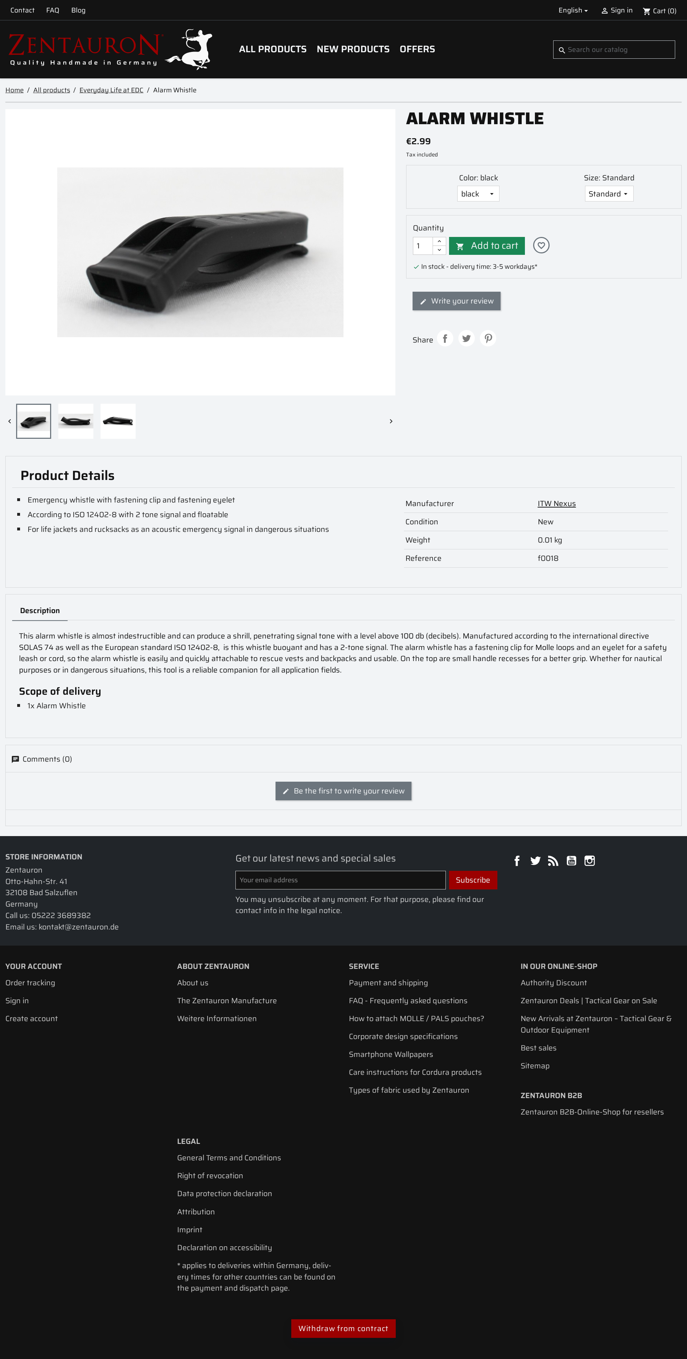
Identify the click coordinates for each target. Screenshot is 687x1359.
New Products (353, 49)
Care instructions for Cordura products (415, 1072)
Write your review (461, 301)
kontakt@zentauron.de (79, 927)
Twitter (536, 862)
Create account (31, 1018)
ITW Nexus (557, 503)
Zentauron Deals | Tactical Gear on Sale (589, 1000)
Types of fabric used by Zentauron (409, 1090)
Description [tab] (40, 610)
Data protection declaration (224, 1193)
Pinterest (488, 338)
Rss (554, 862)
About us (193, 983)
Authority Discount (554, 983)
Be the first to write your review (348, 791)
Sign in (17, 1000)
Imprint (190, 1230)
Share (445, 338)
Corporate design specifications (403, 1036)
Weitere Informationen (217, 1018)
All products (273, 49)
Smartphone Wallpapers (391, 1054)
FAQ (52, 10)
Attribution (196, 1212)
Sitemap (535, 1066)
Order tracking (30, 983)
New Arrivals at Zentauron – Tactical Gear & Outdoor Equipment (596, 1024)
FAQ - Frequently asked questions (408, 1000)
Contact (22, 10)
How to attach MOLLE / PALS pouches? (416, 1018)
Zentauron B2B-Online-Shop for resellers (592, 1112)
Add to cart (487, 245)
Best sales (539, 1048)
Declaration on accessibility (224, 1247)
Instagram (591, 862)
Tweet (466, 338)
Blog (78, 10)
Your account (33, 966)
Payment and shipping (388, 983)
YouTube (572, 862)
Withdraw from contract (343, 1328)
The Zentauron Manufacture (227, 1000)
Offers (417, 49)
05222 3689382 (61, 915)
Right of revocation (210, 1175)
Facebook (518, 862)
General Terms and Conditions (229, 1158)
